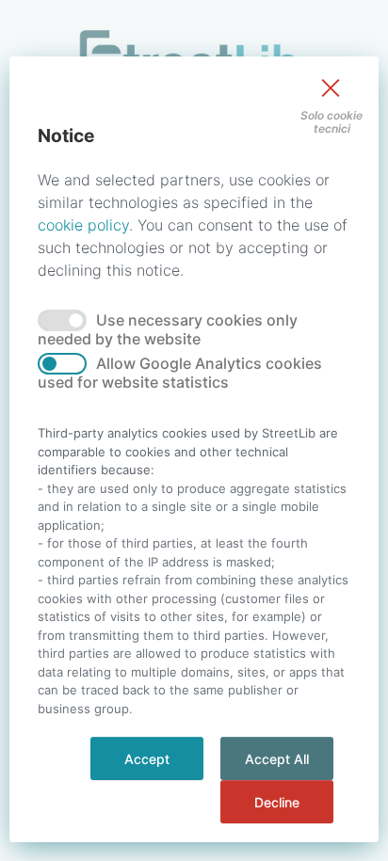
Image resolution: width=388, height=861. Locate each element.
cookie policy (83, 224)
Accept (147, 759)
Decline (276, 802)
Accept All (277, 759)
